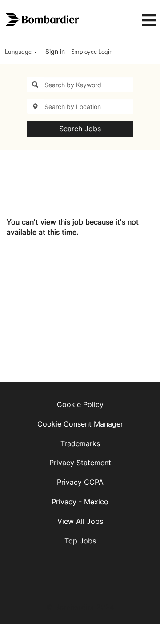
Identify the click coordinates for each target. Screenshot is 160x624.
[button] (139, 20)
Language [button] (19, 52)
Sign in (55, 51)
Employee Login (91, 52)
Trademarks (80, 443)
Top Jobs (80, 540)
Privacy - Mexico (80, 501)
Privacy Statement (80, 462)
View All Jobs (80, 521)
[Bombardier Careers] (42, 19)
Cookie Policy (80, 404)
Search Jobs (80, 128)
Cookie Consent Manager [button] (80, 423)
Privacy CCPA (80, 482)
